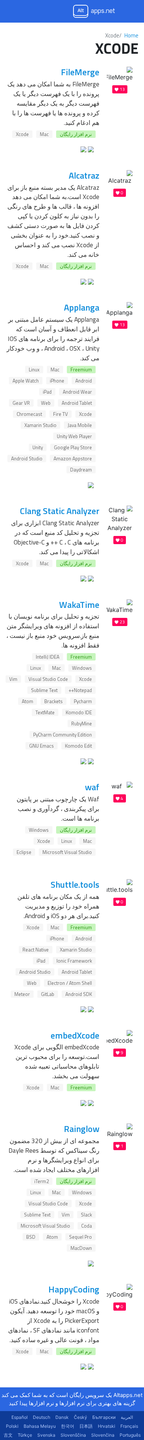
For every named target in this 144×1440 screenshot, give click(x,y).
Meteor (22, 994)
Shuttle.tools (75, 884)
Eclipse (24, 852)
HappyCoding (73, 1289)
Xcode (22, 134)
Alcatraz (84, 175)
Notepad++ (80, 690)
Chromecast (29, 414)
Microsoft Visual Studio (67, 852)
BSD (30, 1237)
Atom (27, 701)
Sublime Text (44, 690)
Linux (34, 369)
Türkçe (25, 1435)
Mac (44, 134)
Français (129, 1426)
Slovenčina (102, 1435)
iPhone (57, 380)
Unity (37, 447)
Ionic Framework (74, 960)
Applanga (81, 307)
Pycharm (83, 701)
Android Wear (77, 391)
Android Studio (26, 458)
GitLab (47, 994)
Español (19, 1417)
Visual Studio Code (48, 679)
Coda (86, 1225)
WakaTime (79, 604)
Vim (13, 679)
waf (92, 787)
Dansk (62, 1417)
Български (104, 1417)
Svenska (46, 1435)
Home (131, 35)
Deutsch (41, 1417)
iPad (47, 391)
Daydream (81, 469)
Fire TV (60, 414)
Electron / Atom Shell (70, 983)
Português (130, 1435)
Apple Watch (26, 380)
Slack (86, 1214)
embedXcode (75, 1035)
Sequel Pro (80, 1237)
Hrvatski (106, 1426)
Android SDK (78, 994)
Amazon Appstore (73, 458)
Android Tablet (77, 403)
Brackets (53, 701)
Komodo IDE (79, 712)
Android (83, 380)
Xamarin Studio (40, 425)
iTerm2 (41, 1181)
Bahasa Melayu (40, 1426)
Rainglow (81, 1128)
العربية (127, 1417)
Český (80, 1417)
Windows (82, 668)
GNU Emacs (41, 745)
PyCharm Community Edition (62, 734)
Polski (12, 1426)
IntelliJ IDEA (47, 657)
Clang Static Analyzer (59, 510)
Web (46, 403)
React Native (36, 949)
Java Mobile (80, 425)
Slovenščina (73, 1435)
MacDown (81, 1248)
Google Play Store (73, 447)
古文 (8, 1435)
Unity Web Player (74, 436)
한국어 (67, 1426)
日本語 (86, 1426)
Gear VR (21, 403)
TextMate (45, 712)
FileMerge (80, 72)
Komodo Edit (78, 745)
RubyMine (81, 723)
